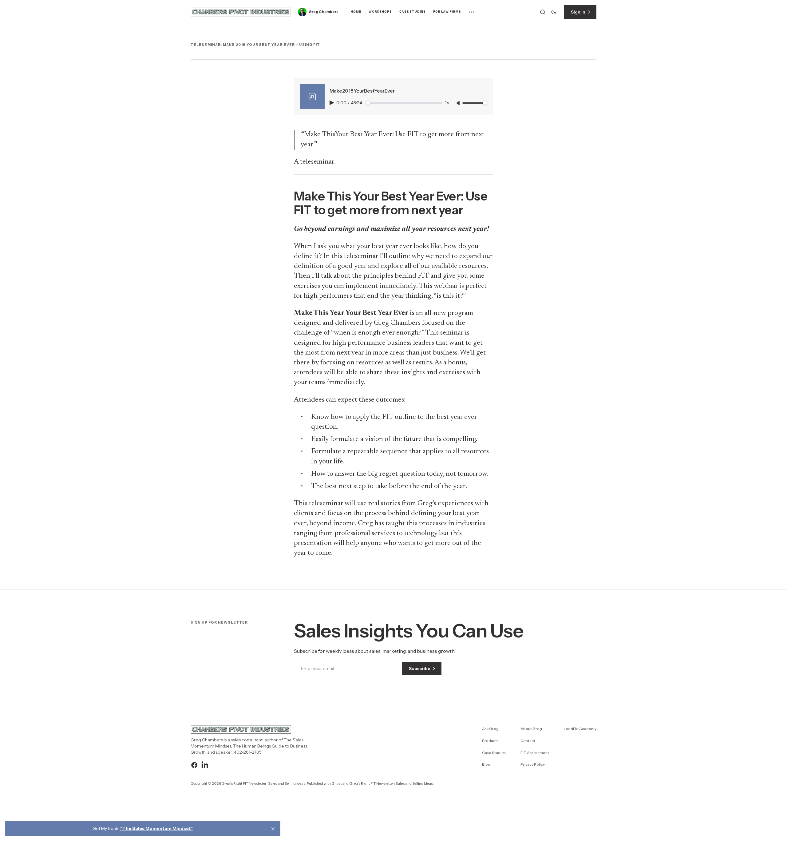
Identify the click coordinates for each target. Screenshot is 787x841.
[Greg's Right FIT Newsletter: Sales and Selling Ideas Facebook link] (195, 765)
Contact (527, 740)
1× (447, 102)
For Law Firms (447, 12)
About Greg (531, 728)
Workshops (380, 12)
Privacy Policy (532, 764)
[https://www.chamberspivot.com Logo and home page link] (241, 12)
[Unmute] (458, 103)
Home (356, 12)
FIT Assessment (534, 752)
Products (490, 740)
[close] (273, 829)
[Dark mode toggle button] (553, 12)
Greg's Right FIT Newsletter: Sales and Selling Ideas (391, 783)
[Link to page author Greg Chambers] (302, 12)
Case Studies (412, 12)
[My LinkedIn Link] (204, 765)
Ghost (336, 783)
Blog (486, 764)
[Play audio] (332, 103)
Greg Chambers (323, 12)
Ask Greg (490, 728)
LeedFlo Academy (580, 728)
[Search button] (542, 12)
